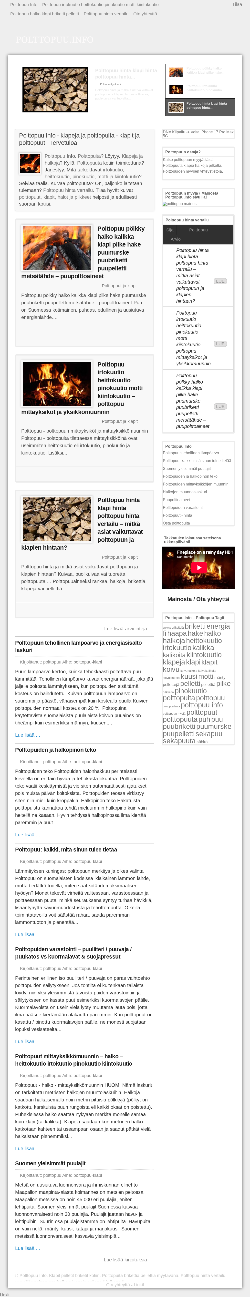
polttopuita (179, 698)
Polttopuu (55, 156)
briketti (195, 626)
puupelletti (179, 734)
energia (218, 626)
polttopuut (202, 712)
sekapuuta (179, 741)
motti (205, 676)
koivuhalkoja (188, 671)
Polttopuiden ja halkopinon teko (55, 750)
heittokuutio (204, 640)
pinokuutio (191, 691)
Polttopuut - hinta (177, 515)
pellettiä (208, 684)
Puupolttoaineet (176, 500)
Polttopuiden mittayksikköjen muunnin (196, 484)
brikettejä (178, 627)
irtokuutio (177, 648)
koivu (171, 669)
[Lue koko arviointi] (113, 107)
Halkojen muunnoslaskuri (185, 492)
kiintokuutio (204, 655)
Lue (220, 281)
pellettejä (171, 684)
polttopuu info (202, 705)
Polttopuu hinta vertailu (106, 13)
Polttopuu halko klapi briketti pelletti (44, 13)
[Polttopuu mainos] (180, 204)
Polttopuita (89, 156)
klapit (209, 662)
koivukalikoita (207, 670)
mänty (220, 677)
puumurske (213, 726)
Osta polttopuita (176, 523)
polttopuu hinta (171, 706)
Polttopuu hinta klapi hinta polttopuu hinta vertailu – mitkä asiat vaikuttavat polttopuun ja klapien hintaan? (192, 276)
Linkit (139, 1284)
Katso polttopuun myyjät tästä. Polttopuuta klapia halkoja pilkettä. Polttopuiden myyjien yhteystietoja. (193, 165)
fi (164, 633)
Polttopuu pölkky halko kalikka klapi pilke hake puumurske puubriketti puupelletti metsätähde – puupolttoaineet (192, 401)
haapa (177, 633)
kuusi (189, 676)
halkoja (174, 640)
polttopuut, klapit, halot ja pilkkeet (55, 197)
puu (217, 719)
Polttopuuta (89, 163)
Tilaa (237, 4)
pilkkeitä (168, 692)
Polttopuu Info (23, 4)
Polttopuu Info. (34, 1275)
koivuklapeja (171, 678)
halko (212, 633)
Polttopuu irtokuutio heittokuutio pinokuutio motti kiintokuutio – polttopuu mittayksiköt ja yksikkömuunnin (193, 338)
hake (195, 633)
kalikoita (174, 655)
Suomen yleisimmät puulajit (50, 1163)
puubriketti (179, 726)
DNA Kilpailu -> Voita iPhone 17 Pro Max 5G (198, 134)
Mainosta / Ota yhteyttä (198, 599)
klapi (193, 662)
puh (204, 719)
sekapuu (209, 734)
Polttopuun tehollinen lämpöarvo (191, 453)
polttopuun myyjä (174, 713)
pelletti (190, 683)
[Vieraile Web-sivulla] (84, 338)
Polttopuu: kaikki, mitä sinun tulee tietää (66, 849)
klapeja (174, 662)
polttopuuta (180, 719)
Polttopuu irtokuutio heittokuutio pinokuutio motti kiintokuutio (100, 4)
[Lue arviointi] (130, 338)
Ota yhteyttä (145, 13)
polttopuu (210, 698)
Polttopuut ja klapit (110, 84)
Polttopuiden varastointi (183, 507)
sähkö (202, 741)
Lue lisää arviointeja (125, 628)
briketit (167, 627)
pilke (223, 683)
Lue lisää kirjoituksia (125, 1259)
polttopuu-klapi (87, 662)
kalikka (203, 648)
